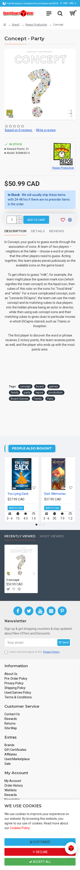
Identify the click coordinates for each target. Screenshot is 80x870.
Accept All (41, 862)
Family (38, 398)
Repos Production (36, 24)
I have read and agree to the (34, 651)
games (53, 386)
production (55, 392)
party (27, 392)
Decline (41, 852)
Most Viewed (52, 536)
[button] (36, 525)
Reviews (56, 231)
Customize (41, 842)
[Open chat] (71, 848)
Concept (12, 580)
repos (39, 392)
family (14, 392)
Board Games (19, 398)
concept (25, 386)
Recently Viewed (19, 536)
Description (15, 231)
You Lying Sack (18, 493)
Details (38, 231)
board (40, 386)
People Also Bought (32, 448)
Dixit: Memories (55, 493)
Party (50, 398)
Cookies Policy (20, 828)
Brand (15, 24)
